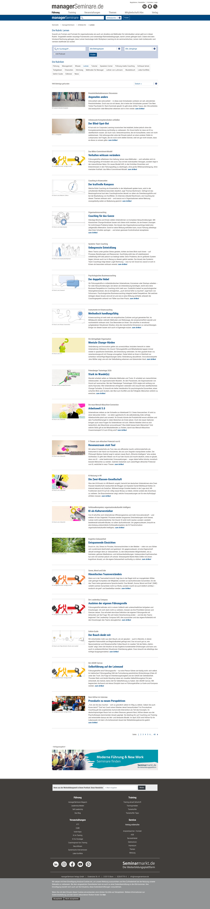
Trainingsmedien (132, 806)
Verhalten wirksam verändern (104, 155)
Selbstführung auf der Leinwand (105, 666)
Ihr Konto (152, 2)
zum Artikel (139, 109)
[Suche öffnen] (155, 7)
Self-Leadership (78, 809)
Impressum (132, 846)
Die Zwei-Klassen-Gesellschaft (105, 479)
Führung (56, 66)
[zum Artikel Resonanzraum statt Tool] (68, 447)
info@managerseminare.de (139, 877)
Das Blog (78, 813)
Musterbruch (130, 70)
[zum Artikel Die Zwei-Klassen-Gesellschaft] (68, 481)
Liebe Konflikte (143, 70)
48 (155, 734)
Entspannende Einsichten (102, 542)
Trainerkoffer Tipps (132, 813)
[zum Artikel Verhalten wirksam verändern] (68, 157)
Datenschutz (132, 842)
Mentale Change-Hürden (101, 342)
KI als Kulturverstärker (100, 511)
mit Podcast (60, 54)
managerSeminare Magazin (77, 802)
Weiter (141, 788)
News (77, 74)
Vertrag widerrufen (132, 824)
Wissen (78, 66)
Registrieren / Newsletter (137, 2)
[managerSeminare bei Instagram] (64, 864)
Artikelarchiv (82, 25)
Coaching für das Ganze (101, 216)
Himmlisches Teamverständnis (105, 574)
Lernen (92, 25)
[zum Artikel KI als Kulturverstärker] (68, 513)
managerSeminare (68, 25)
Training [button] (72, 12)
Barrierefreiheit (132, 838)
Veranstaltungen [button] (92, 12)
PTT (77, 824)
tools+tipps (77, 832)
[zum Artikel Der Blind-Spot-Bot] (68, 126)
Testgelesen (57, 70)
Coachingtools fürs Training (77, 843)
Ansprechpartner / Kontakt (132, 831)
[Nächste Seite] (157, 734)
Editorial (69, 74)
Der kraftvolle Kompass (101, 184)
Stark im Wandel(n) (98, 374)
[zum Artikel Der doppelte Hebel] (68, 281)
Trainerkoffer (132, 809)
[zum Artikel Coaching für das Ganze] (68, 218)
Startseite (55, 25)
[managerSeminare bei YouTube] (80, 864)
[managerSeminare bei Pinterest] (88, 864)
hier (104, 895)
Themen (132, 849)
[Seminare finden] (139, 865)
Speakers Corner (106, 66)
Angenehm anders (98, 97)
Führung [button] (56, 12)
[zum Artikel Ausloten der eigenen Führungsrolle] (68, 606)
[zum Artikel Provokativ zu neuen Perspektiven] (68, 703)
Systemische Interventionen (77, 850)
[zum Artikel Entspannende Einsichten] (68, 545)
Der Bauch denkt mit (99, 635)
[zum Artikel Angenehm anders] (68, 99)
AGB (132, 835)
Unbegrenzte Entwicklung (102, 247)
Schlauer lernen (143, 66)
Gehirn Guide (58, 74)
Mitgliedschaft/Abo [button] (134, 12)
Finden (126, 18)
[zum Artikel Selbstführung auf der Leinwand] (68, 669)
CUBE (78, 828)
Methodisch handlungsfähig (103, 313)
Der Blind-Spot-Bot (98, 123)
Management (67, 66)
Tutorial (94, 66)
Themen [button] (112, 12)
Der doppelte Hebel (98, 279)
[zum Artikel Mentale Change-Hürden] (68, 345)
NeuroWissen (77, 846)
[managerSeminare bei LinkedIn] (56, 864)
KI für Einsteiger (77, 839)
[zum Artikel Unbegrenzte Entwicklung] (68, 250)
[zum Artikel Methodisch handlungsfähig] (68, 316)
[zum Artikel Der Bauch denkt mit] (68, 637)
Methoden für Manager (95, 70)
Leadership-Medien (77, 806)
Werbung (132, 853)
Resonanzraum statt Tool (101, 445)
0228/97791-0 (122, 877)
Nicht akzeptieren (72, 899)
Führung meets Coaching (125, 66)
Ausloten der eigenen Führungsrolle (107, 603)
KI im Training (77, 835)
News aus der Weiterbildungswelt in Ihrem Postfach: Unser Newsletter (78, 788)
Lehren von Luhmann (114, 70)
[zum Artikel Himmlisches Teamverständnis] (68, 576)
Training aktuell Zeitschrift (132, 802)
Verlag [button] (155, 12)
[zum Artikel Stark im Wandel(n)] (68, 376)
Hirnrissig (79, 70)
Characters (69, 70)
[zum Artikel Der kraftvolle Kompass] (68, 186)
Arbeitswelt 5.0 (96, 408)
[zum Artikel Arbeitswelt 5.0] (68, 411)
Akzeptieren (57, 899)
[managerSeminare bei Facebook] (72, 864)
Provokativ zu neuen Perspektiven (106, 700)
